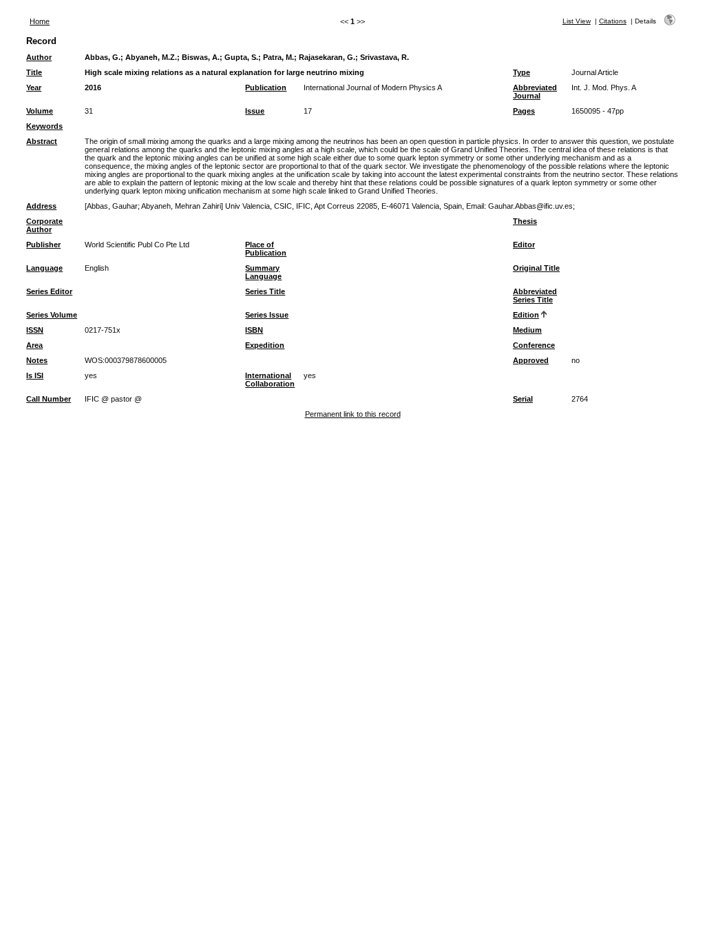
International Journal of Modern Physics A (373, 87)
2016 (93, 87)
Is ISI (34, 375)
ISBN (254, 330)
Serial (523, 399)
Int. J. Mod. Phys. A (603, 87)
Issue (254, 111)
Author (39, 57)
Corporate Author (44, 225)
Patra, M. (278, 57)
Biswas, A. (201, 57)
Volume (39, 111)
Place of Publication (265, 248)
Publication (265, 87)
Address (41, 206)
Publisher (43, 244)
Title (34, 72)
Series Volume (51, 315)
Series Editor (49, 291)
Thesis (525, 221)
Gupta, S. (241, 57)
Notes (37, 360)
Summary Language (263, 272)
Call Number (48, 399)
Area (34, 345)
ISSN (34, 330)
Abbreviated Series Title (535, 295)
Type (521, 72)
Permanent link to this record (353, 414)
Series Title (265, 291)
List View (576, 21)
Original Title (536, 268)
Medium (527, 330)
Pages (524, 111)
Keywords (44, 126)
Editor (524, 244)
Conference (534, 345)
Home (40, 21)
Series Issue (266, 315)
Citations (613, 21)
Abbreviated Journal (535, 91)
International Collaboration (270, 379)
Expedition (264, 345)
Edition (526, 315)
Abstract (41, 141)
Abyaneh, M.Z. (151, 57)
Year (33, 87)
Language (44, 268)
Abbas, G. (102, 57)
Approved (531, 360)
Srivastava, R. (384, 57)
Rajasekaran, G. (327, 57)
